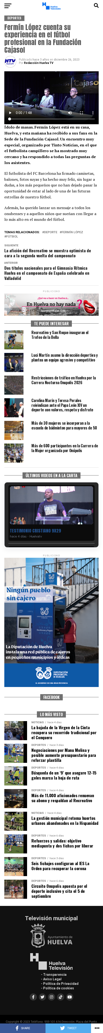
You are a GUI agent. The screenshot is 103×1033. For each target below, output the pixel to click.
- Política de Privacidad (60, 983)
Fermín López (72, 232)
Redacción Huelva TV (38, 63)
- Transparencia (54, 974)
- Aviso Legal (51, 979)
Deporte (50, 232)
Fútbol (12, 236)
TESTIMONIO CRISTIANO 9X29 (35, 530)
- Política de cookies (57, 988)
